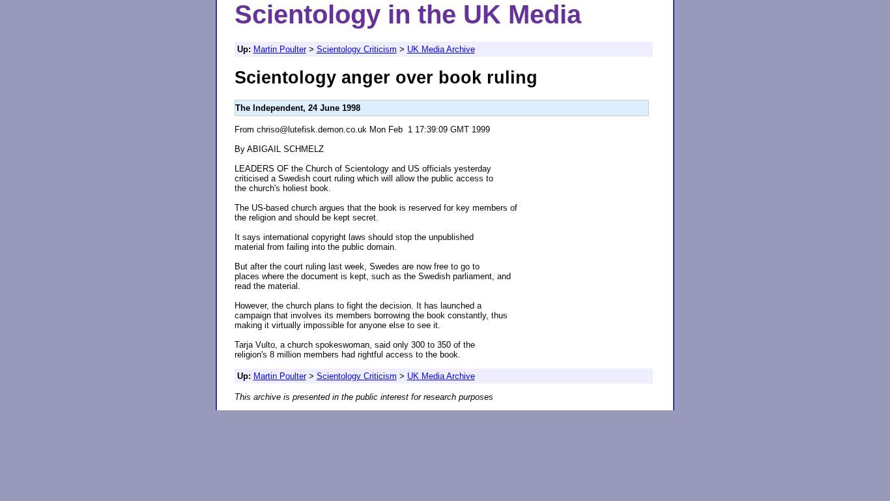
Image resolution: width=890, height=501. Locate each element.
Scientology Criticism (357, 49)
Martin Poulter (279, 49)
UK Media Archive (441, 49)
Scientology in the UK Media (408, 14)
